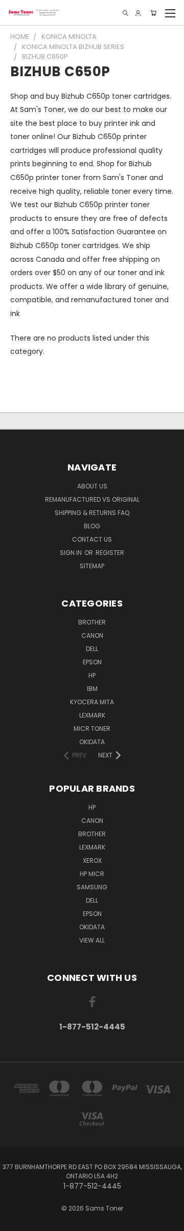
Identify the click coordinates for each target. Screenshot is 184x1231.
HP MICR (92, 873)
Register (110, 552)
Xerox (92, 860)
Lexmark (92, 715)
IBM (92, 688)
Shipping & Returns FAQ (92, 512)
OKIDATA (92, 741)
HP (92, 675)
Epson (92, 662)
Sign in (71, 552)
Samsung (92, 887)
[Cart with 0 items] (153, 13)
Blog (92, 526)
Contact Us (92, 539)
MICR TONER (92, 728)
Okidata (92, 927)
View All (92, 940)
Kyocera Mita (92, 702)
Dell (92, 648)
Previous (15, 1220)
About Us (92, 486)
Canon (92, 635)
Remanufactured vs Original (92, 499)
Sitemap (92, 566)
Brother (92, 622)
